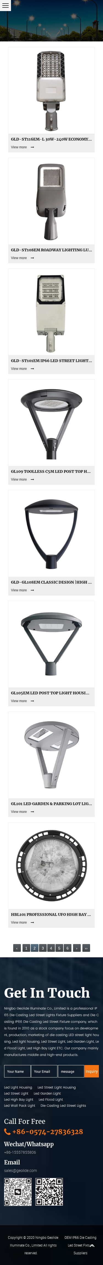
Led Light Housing (18, 1087)
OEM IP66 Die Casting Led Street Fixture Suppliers (80, 1245)
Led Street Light (16, 1093)
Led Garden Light (47, 1093)
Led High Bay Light (18, 1099)
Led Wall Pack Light (19, 1105)
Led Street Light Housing (57, 1087)
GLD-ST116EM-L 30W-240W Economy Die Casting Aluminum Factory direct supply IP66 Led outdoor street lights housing (51, 139)
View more (19, 147)
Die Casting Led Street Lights (63, 1105)
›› (86, 948)
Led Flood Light (51, 1099)
